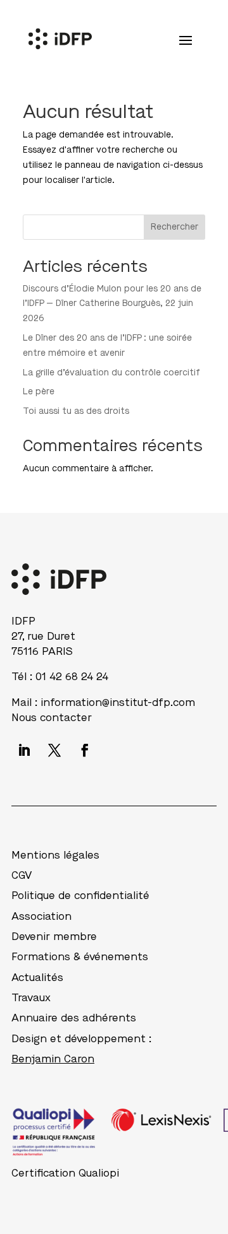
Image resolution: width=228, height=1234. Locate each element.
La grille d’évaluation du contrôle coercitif (111, 373)
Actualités (37, 977)
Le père (38, 391)
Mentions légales (55, 855)
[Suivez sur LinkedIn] (24, 750)
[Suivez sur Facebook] (85, 750)
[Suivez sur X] (54, 750)
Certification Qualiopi (65, 1173)
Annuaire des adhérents (73, 1018)
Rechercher (174, 227)
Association (41, 916)
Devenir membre (54, 936)
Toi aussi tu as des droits (76, 411)
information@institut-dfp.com (118, 702)
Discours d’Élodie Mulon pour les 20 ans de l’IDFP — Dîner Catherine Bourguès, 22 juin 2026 (112, 304)
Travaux (31, 997)
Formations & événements (79, 956)
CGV (21, 875)
